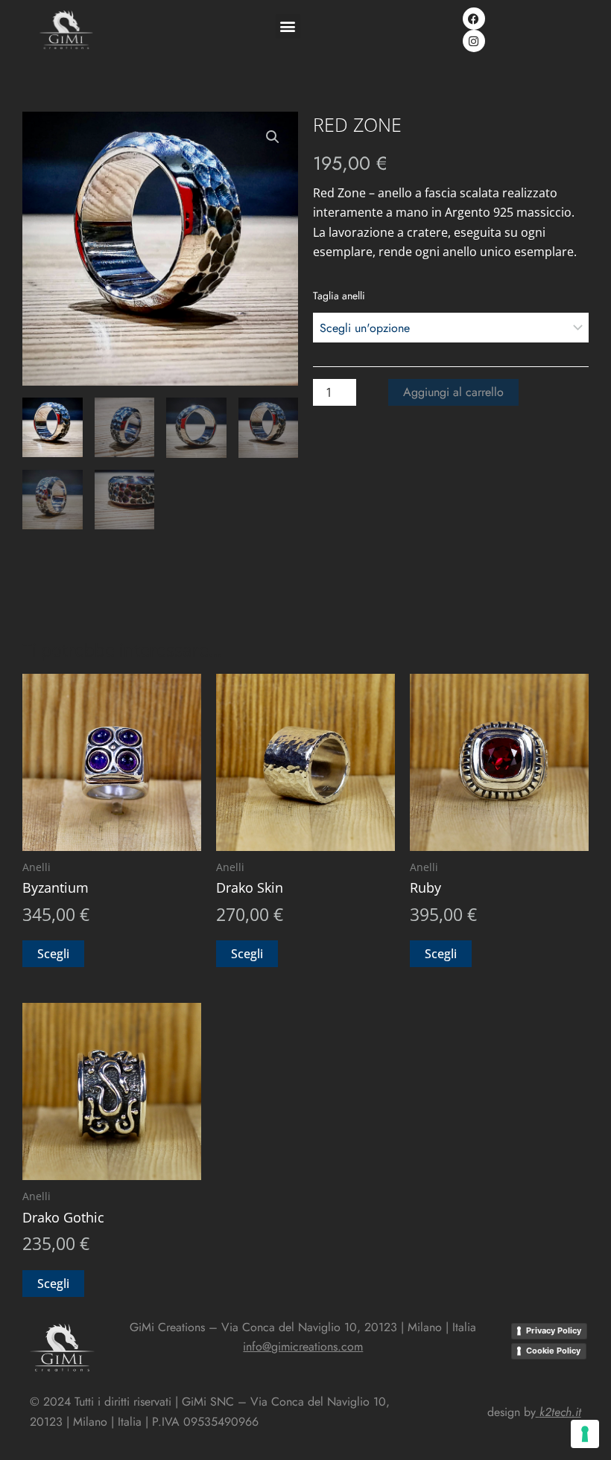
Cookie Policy (553, 1350)
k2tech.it (560, 1412)
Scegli (53, 954)
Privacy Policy (553, 1330)
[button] (288, 26)
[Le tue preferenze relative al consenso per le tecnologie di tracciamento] (585, 1434)
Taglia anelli (339, 295)
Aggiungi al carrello (453, 392)
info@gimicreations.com (303, 1346)
